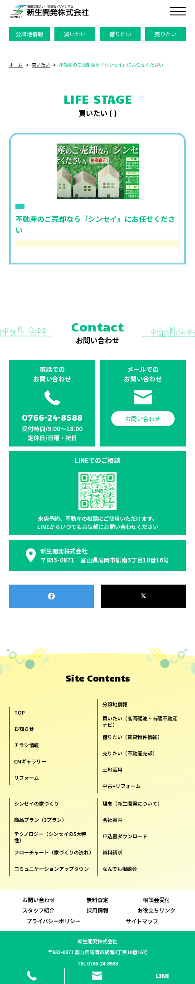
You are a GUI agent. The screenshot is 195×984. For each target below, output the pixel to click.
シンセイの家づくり (36, 803)
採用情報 (97, 910)
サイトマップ (142, 921)
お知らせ (24, 728)
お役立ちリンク (156, 910)
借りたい (120, 34)
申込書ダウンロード (124, 836)
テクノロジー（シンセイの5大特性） (50, 837)
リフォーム (26, 777)
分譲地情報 (29, 34)
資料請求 (112, 852)
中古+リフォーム (121, 785)
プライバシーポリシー (53, 921)
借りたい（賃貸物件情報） (132, 737)
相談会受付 (156, 900)
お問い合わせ (38, 900)
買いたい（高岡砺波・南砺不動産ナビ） (139, 721)
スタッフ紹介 (38, 910)
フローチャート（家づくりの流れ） (53, 852)
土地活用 (112, 769)
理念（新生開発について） (132, 803)
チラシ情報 (26, 745)
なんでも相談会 (119, 868)
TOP (19, 712)
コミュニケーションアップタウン (51, 868)
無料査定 (97, 900)
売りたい (165, 34)
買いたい (75, 34)
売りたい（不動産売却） (129, 753)
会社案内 (112, 819)
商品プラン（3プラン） (40, 819)
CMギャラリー (30, 761)
